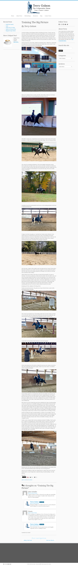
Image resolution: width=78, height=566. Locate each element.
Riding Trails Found (27, 540)
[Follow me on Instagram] (62, 24)
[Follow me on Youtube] (66, 24)
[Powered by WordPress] (40, 563)
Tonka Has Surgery (10, 24)
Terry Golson (30, 479)
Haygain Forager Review (11, 30)
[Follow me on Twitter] (68, 24)
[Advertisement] (11, 69)
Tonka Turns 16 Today (10, 27)
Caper (7, 26)
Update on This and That (11, 29)
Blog (41, 16)
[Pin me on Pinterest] (64, 24)
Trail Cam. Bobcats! (50, 540)
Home (12, 16)
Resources (35, 16)
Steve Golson (49, 564)
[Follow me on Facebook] (60, 24)
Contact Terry (48, 16)
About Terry (19, 16)
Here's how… (16, 42)
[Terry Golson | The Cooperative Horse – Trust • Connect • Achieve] (39, 7)
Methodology (28, 16)
